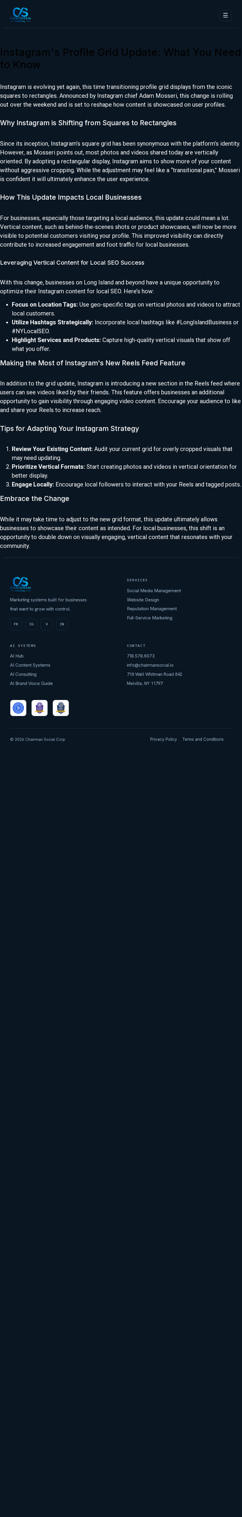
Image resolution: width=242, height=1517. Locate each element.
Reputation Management (152, 608)
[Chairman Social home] (20, 15)
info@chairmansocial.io (150, 665)
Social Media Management (154, 590)
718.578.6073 (141, 656)
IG (31, 624)
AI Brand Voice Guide (31, 683)
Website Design (143, 600)
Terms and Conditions (203, 739)
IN (62, 624)
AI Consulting (23, 674)
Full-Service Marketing (149, 618)
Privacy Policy (163, 739)
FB (16, 624)
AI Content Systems (30, 665)
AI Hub (17, 656)
